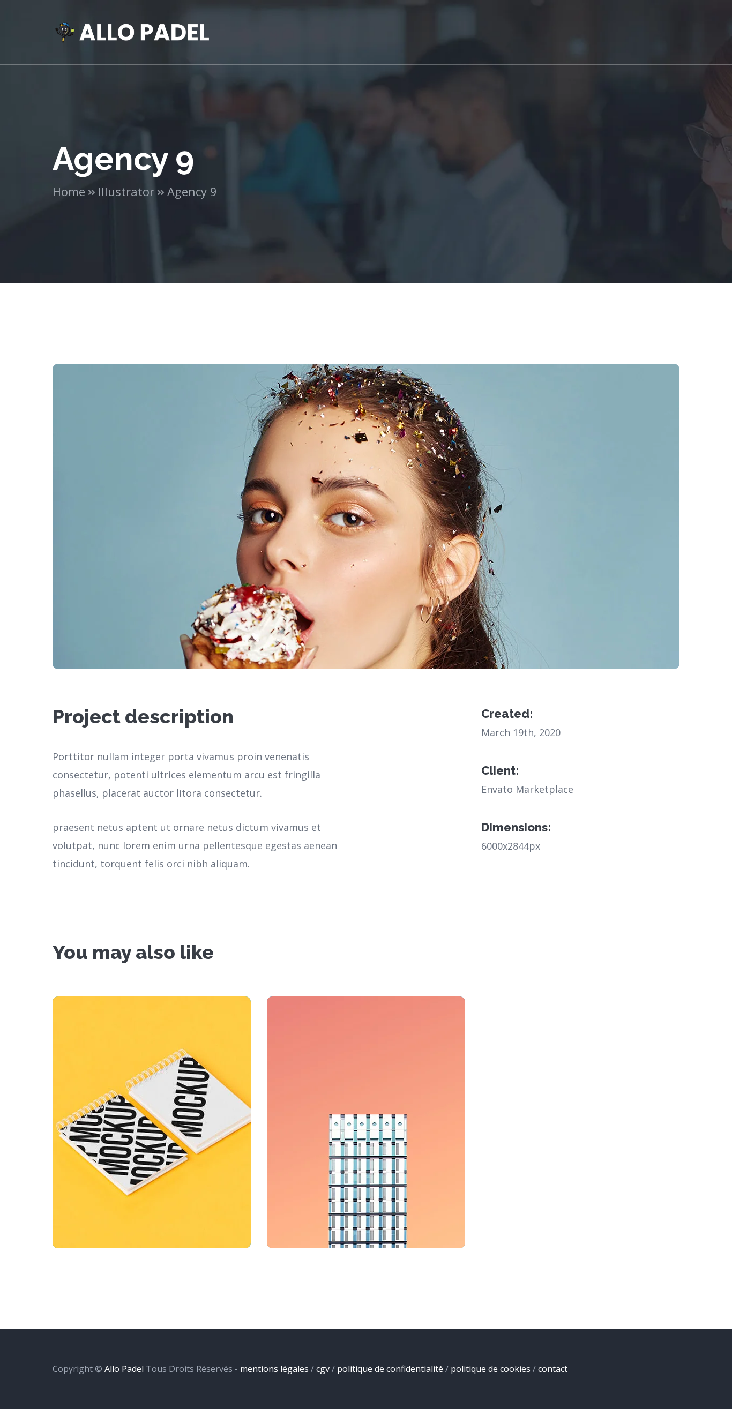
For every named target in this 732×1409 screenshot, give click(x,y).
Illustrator (126, 191)
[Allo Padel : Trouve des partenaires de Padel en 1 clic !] (133, 31)
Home (69, 191)
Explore (152, 1133)
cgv (323, 1369)
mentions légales (274, 1369)
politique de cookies (491, 1369)
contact (552, 1369)
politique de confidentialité (390, 1369)
